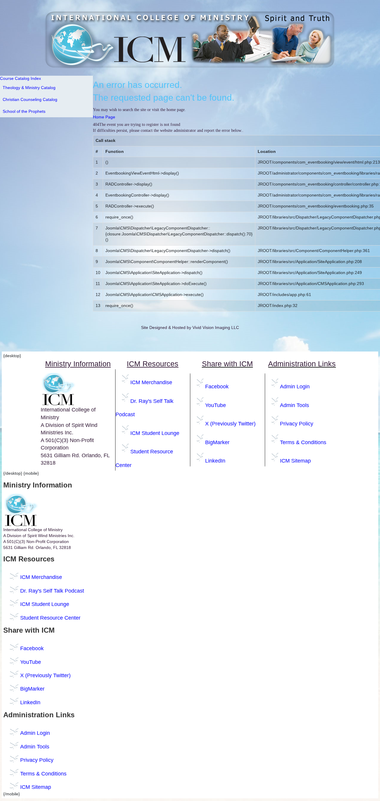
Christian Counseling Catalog (30, 99)
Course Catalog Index (20, 78)
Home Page (104, 117)
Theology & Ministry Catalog (29, 87)
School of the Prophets (24, 111)
